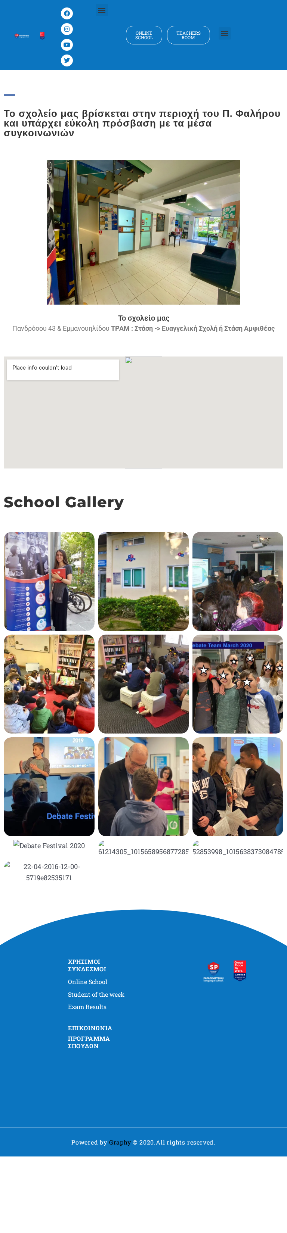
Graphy (120, 1142)
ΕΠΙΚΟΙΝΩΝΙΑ (90, 1028)
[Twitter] (67, 60)
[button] (102, 10)
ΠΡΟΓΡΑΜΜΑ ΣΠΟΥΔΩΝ (89, 1042)
